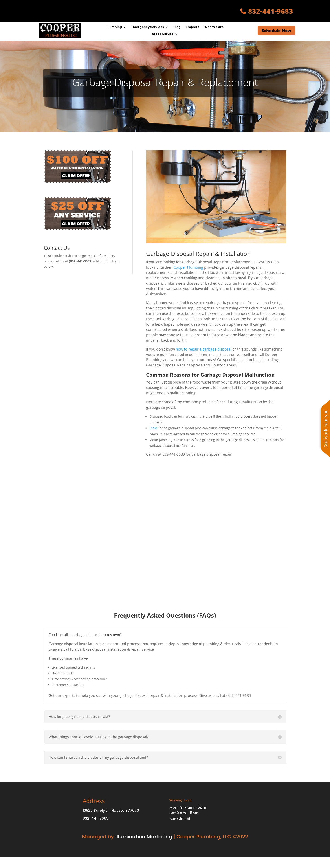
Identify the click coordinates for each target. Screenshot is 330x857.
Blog (177, 27)
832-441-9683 (270, 11)
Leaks (153, 428)
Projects (192, 27)
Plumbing (114, 27)
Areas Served (163, 34)
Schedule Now (276, 30)
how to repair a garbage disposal (203, 349)
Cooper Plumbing (188, 267)
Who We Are (214, 27)
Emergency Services (147, 27)
